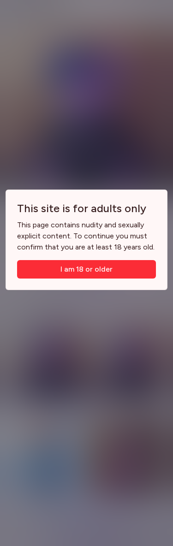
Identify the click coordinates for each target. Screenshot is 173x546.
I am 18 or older (86, 269)
